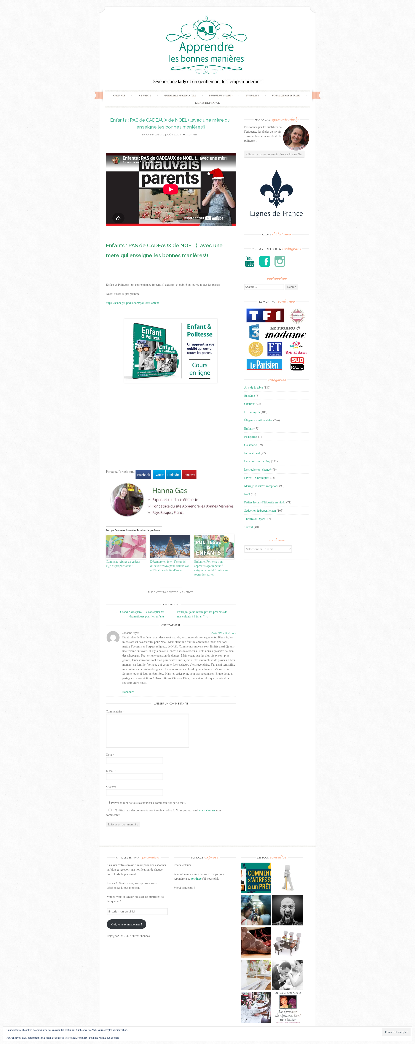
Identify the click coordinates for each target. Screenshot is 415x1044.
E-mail (111, 771)
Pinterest (189, 474)
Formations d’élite (286, 95)
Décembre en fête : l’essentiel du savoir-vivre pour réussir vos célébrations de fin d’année (169, 565)
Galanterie (250, 445)
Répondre (128, 692)
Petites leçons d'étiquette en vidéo (264, 502)
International (252, 453)
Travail (248, 527)
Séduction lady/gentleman (260, 510)
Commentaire (115, 711)
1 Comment (192, 134)
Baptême (249, 395)
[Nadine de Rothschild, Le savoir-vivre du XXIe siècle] (287, 1008)
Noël (247, 494)
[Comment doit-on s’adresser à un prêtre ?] (256, 878)
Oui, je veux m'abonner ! (126, 924)
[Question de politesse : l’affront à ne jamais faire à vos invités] (256, 943)
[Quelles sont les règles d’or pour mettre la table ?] (256, 1008)
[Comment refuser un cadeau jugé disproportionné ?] (126, 546)
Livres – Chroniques (256, 478)
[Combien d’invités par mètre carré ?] (256, 911)
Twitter (158, 474)
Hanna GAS (153, 134)
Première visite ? (220, 95)
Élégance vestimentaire (258, 420)
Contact (119, 95)
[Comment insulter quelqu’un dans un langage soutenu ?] (287, 911)
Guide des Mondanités (180, 95)
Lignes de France (207, 102)
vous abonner (207, 810)
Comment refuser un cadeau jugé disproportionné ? (123, 563)
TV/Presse (252, 95)
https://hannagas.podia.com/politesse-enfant (132, 303)
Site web (111, 787)
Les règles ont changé (257, 469)
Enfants (187, 592)
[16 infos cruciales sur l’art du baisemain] (287, 975)
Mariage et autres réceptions (261, 486)
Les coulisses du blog (257, 461)
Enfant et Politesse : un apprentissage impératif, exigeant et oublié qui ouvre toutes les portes (211, 567)
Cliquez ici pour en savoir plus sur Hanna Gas (274, 154)
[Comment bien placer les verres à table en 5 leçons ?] (256, 975)
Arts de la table (253, 387)
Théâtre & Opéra (254, 519)
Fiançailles (250, 437)
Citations (249, 404)
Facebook (143, 474)
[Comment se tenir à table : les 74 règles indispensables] (287, 943)
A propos (144, 95)
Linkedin (173, 474)
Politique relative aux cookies (104, 1037)
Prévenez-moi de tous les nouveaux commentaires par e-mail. (148, 803)
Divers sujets (252, 412)
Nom (110, 754)
